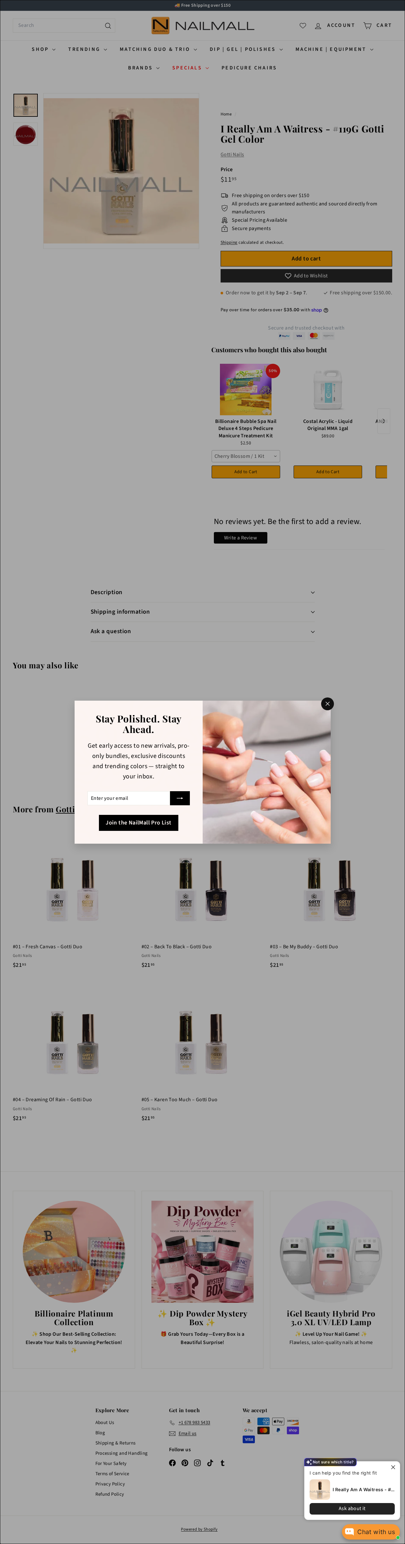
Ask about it (352, 1508)
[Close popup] (394, 1467)
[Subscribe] (180, 798)
